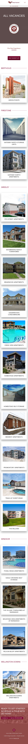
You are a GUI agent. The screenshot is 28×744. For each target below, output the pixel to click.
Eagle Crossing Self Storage (14, 579)
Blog (10, 733)
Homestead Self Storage (14, 406)
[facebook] (14, 730)
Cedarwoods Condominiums (14, 314)
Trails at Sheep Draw (14, 498)
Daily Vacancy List (14, 58)
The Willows (14, 528)
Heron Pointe (14, 100)
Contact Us (5, 718)
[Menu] (25, 2)
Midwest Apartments (14, 437)
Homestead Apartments (14, 376)
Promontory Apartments (14, 467)
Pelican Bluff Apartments (14, 651)
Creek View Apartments (14, 345)
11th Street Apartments (14, 219)
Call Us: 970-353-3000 (16, 718)
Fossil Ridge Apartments (14, 571)
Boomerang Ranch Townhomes (14, 251)
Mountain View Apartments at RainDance (14, 620)
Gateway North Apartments (14, 176)
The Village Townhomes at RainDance (14, 611)
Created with (14, 738)
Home (7, 733)
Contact (20, 733)
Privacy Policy (15, 733)
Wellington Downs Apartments (14, 697)
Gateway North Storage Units (14, 143)
